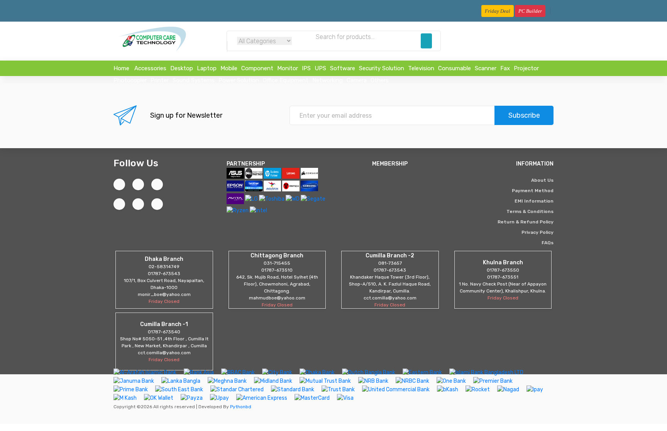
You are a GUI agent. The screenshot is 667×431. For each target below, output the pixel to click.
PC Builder (530, 11)
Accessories (150, 68)
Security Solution (381, 68)
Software (342, 68)
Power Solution (238, 80)
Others (380, 80)
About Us (542, 180)
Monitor (287, 68)
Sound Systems (194, 80)
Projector (526, 68)
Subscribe (524, 115)
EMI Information (534, 201)
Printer (160, 80)
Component (257, 68)
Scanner (485, 68)
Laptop (207, 68)
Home (121, 68)
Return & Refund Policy (526, 222)
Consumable (454, 68)
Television (421, 68)
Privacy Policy (537, 232)
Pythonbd (240, 406)
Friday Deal (497, 11)
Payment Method (533, 190)
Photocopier (130, 80)
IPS (306, 68)
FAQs (548, 242)
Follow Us (135, 163)
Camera (357, 80)
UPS (320, 68)
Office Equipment (285, 80)
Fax (505, 68)
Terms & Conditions (530, 211)
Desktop (181, 68)
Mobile (228, 68)
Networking (327, 80)
